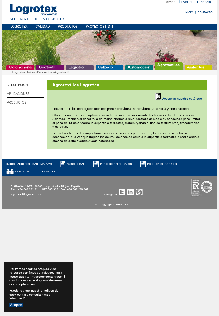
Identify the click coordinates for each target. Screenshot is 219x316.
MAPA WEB (47, 164)
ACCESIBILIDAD (27, 164)
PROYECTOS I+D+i (99, 26)
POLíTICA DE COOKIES (162, 164)
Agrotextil (61, 72)
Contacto (205, 12)
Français (204, 2)
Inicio (189, 12)
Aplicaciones (18, 94)
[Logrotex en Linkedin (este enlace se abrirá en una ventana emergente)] (131, 194)
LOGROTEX (19, 26)
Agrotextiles (168, 65)
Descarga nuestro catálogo (182, 98)
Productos (44, 72)
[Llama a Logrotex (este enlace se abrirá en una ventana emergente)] (140, 194)
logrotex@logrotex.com (26, 194)
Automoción (139, 67)
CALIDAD (43, 26)
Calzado (105, 67)
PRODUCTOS (68, 26)
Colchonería (20, 67)
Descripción (17, 85)
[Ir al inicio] (33, 14)
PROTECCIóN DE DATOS (116, 164)
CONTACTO (22, 171)
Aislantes (195, 67)
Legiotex (76, 67)
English (187, 2)
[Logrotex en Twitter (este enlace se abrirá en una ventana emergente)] (123, 194)
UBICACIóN (47, 171)
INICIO (10, 164)
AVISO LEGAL (76, 164)
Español (171, 2)
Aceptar (16, 305)
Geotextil (47, 67)
